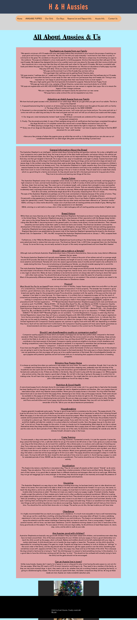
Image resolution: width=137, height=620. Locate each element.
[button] (100, 18)
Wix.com (53, 612)
